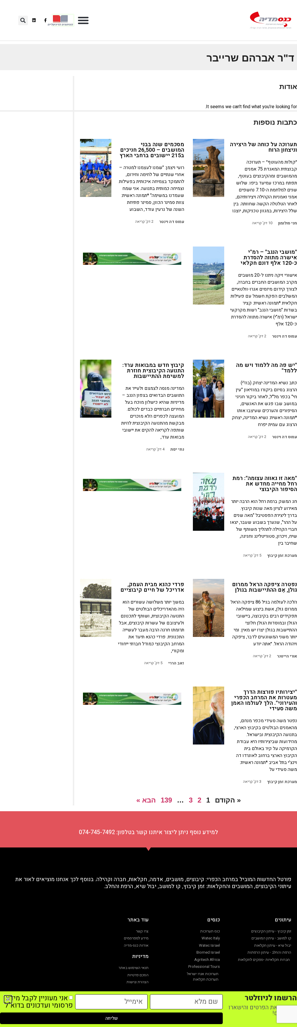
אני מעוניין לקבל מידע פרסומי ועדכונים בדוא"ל (39, 1001)
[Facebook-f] (45, 20)
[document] (148, 513)
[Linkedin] (34, 20)
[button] (83, 20)
